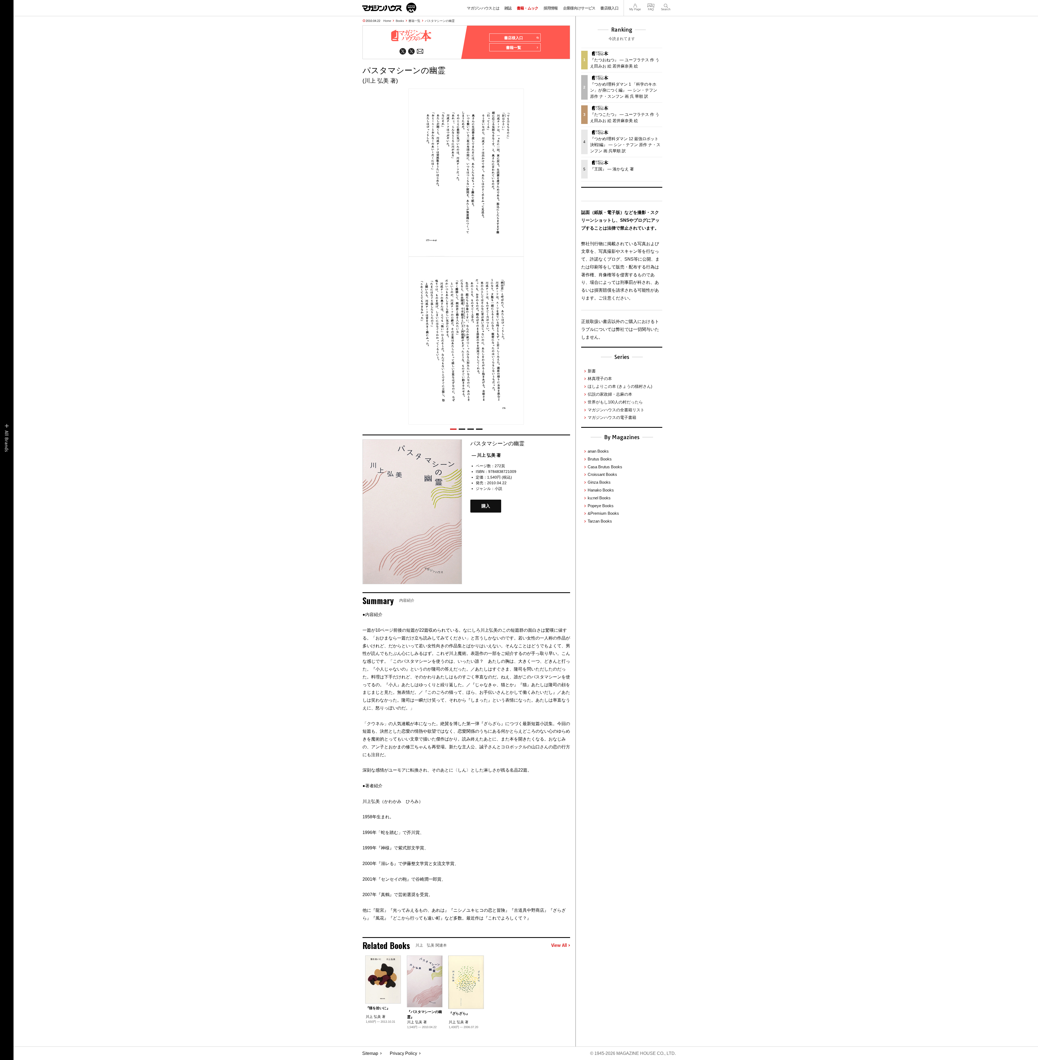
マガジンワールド (389, 8)
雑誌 (508, 8)
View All (559, 945)
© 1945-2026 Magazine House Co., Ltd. (633, 1053)
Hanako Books (601, 490)
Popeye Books (601, 505)
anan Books (598, 451)
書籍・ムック (527, 8)
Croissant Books (602, 474)
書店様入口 (609, 8)
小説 (498, 488)
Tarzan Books (600, 521)
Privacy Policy (403, 1053)
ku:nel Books (599, 498)
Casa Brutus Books (605, 467)
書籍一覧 (414, 20)
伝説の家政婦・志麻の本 (610, 394)
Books (400, 20)
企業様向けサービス (579, 8)
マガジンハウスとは (483, 8)
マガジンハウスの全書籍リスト (616, 410)
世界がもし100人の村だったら (615, 402)
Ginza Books (599, 482)
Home (387, 20)
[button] (453, 429)
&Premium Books (603, 513)
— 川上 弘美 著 (486, 455)
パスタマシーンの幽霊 (440, 20)
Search (665, 5)
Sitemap (370, 1053)
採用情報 (551, 8)
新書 (592, 371)
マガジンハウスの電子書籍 (612, 417)
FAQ (651, 5)
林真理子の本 (600, 378)
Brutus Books (600, 459)
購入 (485, 506)
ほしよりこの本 (620, 386)
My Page (635, 5)
